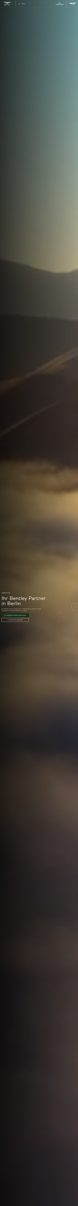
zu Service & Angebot (15, 619)
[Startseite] (7, 3)
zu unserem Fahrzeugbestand (15, 615)
